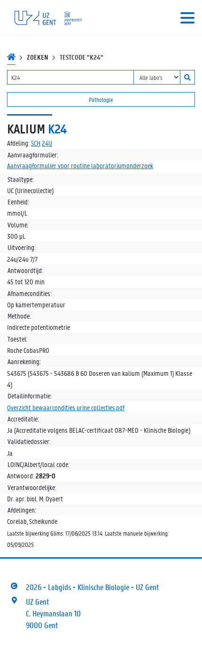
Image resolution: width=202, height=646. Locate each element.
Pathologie (101, 99)
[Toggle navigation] (187, 17)
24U (47, 143)
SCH (35, 143)
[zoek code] (187, 77)
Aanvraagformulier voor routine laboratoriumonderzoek (80, 165)
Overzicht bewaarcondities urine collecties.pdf (65, 407)
